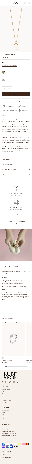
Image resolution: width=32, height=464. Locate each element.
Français (3, 454)
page (13, 298)
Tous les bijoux (5, 410)
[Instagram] (6, 382)
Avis (3, 174)
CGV (3, 427)
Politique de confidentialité (8, 431)
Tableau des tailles (26, 77)
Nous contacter (5, 402)
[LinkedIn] (17, 382)
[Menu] (3, 3)
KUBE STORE (8, 457)
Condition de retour (6, 400)
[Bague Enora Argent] (13, 339)
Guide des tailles (6, 159)
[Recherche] (7, 3)
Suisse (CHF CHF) (6, 451)
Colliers (4, 419)
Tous (29, 318)
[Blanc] (27, 358)
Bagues (3, 412)
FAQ (3, 393)
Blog (3, 391)
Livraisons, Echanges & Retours (9, 169)
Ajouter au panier (16, 94)
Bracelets (4, 416)
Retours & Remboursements (9, 433)
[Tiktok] (10, 382)
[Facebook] (2, 382)
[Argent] (3, 358)
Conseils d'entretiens (7, 164)
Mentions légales (6, 429)
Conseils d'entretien (7, 398)
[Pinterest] (14, 382)
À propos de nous (6, 389)
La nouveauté (7, 318)
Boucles (4, 414)
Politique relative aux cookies (9, 435)
